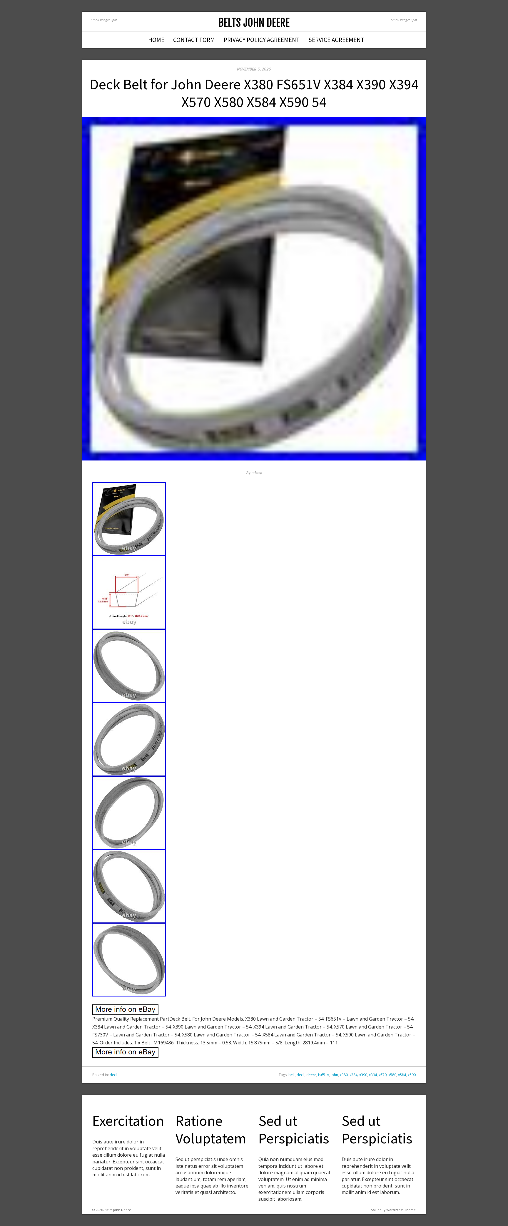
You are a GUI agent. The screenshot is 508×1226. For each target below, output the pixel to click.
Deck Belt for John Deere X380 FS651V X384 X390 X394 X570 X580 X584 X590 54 (254, 93)
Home (156, 40)
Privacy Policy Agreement (262, 40)
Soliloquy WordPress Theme (393, 1209)
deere (311, 1074)
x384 (353, 1074)
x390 (363, 1074)
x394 (373, 1074)
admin (257, 472)
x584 (402, 1074)
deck (114, 1074)
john (334, 1074)
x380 (344, 1074)
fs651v (323, 1074)
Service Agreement (336, 40)
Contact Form (194, 40)
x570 (383, 1074)
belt (291, 1074)
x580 (392, 1074)
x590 (412, 1074)
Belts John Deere (254, 22)
